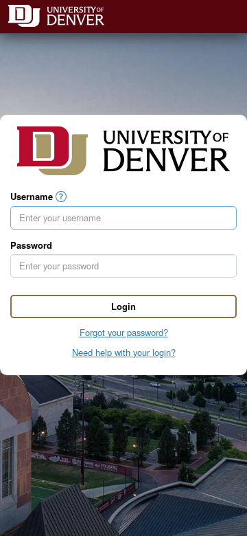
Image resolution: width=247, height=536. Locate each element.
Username (31, 196)
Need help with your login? (124, 352)
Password (31, 245)
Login (123, 306)
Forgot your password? (124, 332)
